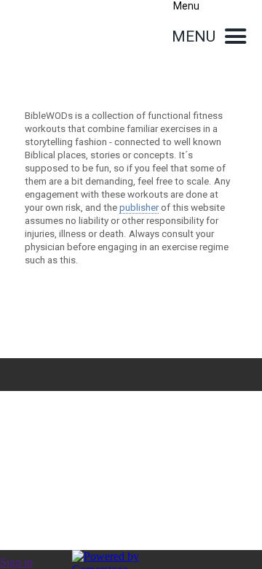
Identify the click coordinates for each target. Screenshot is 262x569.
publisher (139, 207)
